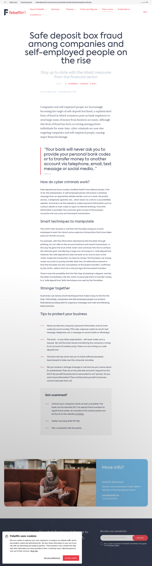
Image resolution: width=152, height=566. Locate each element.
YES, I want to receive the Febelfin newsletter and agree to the (125, 544)
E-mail (93, 84)
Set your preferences (52, 558)
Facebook (73, 84)
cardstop (79, 414)
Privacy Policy (114, 545)
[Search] (24, 12)
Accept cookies (71, 558)
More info (34, 551)
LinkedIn (84, 84)
